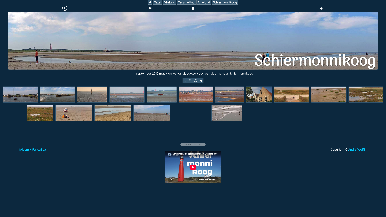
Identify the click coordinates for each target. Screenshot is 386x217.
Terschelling (186, 2)
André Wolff (357, 149)
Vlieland (169, 2)
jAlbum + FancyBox (32, 149)
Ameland (204, 2)
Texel (157, 2)
